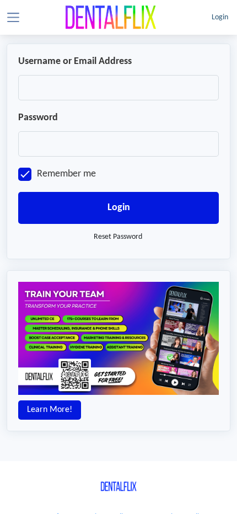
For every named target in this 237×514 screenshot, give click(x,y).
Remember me (66, 174)
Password (38, 118)
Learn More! (49, 409)
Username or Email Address (75, 61)
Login (220, 17)
